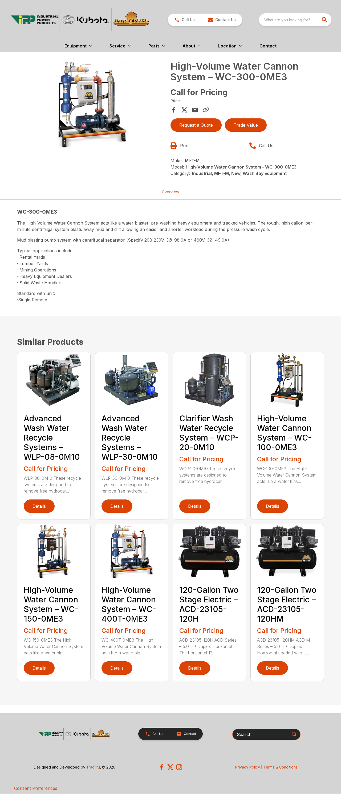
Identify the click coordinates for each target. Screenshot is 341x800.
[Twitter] (170, 767)
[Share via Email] (195, 110)
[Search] (294, 734)
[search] (325, 20)
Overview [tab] (170, 192)
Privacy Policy (247, 767)
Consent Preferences (35, 788)
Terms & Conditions (280, 767)
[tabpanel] (92, 105)
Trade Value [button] (246, 125)
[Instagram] (179, 767)
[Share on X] (184, 110)
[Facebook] (161, 767)
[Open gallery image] (92, 105)
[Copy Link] (205, 110)
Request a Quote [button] (196, 125)
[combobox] (295, 19)
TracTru (93, 767)
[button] (184, 20)
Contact (268, 46)
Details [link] (39, 506)
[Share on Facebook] (173, 110)
